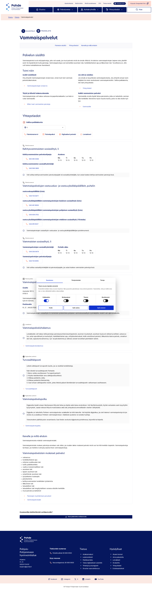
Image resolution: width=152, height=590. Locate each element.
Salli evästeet (101, 308)
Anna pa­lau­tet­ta (118, 557)
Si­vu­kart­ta (116, 563)
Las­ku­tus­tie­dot (88, 557)
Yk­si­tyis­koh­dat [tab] (76, 280)
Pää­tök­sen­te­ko (88, 560)
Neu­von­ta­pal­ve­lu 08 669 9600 (63, 563)
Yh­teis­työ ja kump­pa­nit (90, 566)
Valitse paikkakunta (33, 122)
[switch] (66, 300)
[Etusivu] (37, 9)
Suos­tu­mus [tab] (49, 280)
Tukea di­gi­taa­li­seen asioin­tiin (92, 563)
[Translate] (119, 3)
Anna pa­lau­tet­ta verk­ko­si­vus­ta (77, 516)
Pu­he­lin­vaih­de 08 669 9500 (62, 553)
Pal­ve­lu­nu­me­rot (32, 134)
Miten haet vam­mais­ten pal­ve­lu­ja (38, 104)
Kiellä (50, 308)
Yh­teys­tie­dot (74, 45)
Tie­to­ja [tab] (102, 280)
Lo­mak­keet (87, 134)
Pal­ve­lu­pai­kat (50, 134)
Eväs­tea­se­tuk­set (118, 568)
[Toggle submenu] (72, 10)
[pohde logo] (15, 7)
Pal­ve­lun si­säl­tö (60, 45)
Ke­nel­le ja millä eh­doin (89, 45)
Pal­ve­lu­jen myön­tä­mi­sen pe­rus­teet (39, 496)
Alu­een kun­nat (118, 554)
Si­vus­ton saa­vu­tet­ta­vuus (91, 568)
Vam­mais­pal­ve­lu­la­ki (34, 500)
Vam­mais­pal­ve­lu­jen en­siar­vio (37, 86)
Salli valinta (76, 308)
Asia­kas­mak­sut (88, 554)
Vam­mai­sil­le (87, 106)
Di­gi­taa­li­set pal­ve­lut (69, 134)
